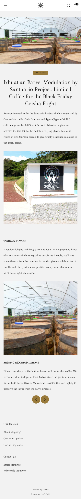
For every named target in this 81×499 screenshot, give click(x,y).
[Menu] (5, 5)
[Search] (68, 5)
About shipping (12, 432)
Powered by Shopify (40, 489)
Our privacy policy (14, 444)
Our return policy (13, 438)
